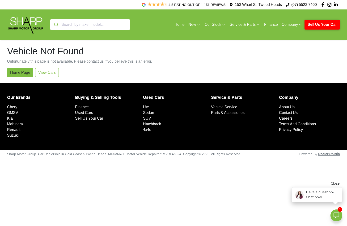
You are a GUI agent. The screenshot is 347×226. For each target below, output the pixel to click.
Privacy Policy (291, 130)
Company (290, 24)
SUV (147, 118)
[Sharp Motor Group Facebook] (324, 4)
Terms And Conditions (297, 124)
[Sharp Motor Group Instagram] (330, 4)
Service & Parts (243, 24)
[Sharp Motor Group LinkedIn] (337, 4)
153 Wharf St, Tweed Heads (258, 5)
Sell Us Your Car (322, 24)
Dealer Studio (329, 154)
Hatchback (152, 124)
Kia (10, 118)
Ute (146, 107)
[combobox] (90, 24)
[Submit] (55, 24)
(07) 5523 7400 (304, 5)
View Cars (47, 72)
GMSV (12, 113)
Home (179, 24)
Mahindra (15, 124)
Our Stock (213, 24)
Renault (13, 130)
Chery (12, 107)
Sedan (148, 113)
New (192, 24)
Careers (285, 118)
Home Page (20, 72)
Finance (271, 24)
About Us (287, 107)
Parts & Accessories (228, 113)
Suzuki (13, 135)
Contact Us (288, 113)
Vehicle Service (224, 107)
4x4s (147, 130)
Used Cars (84, 113)
